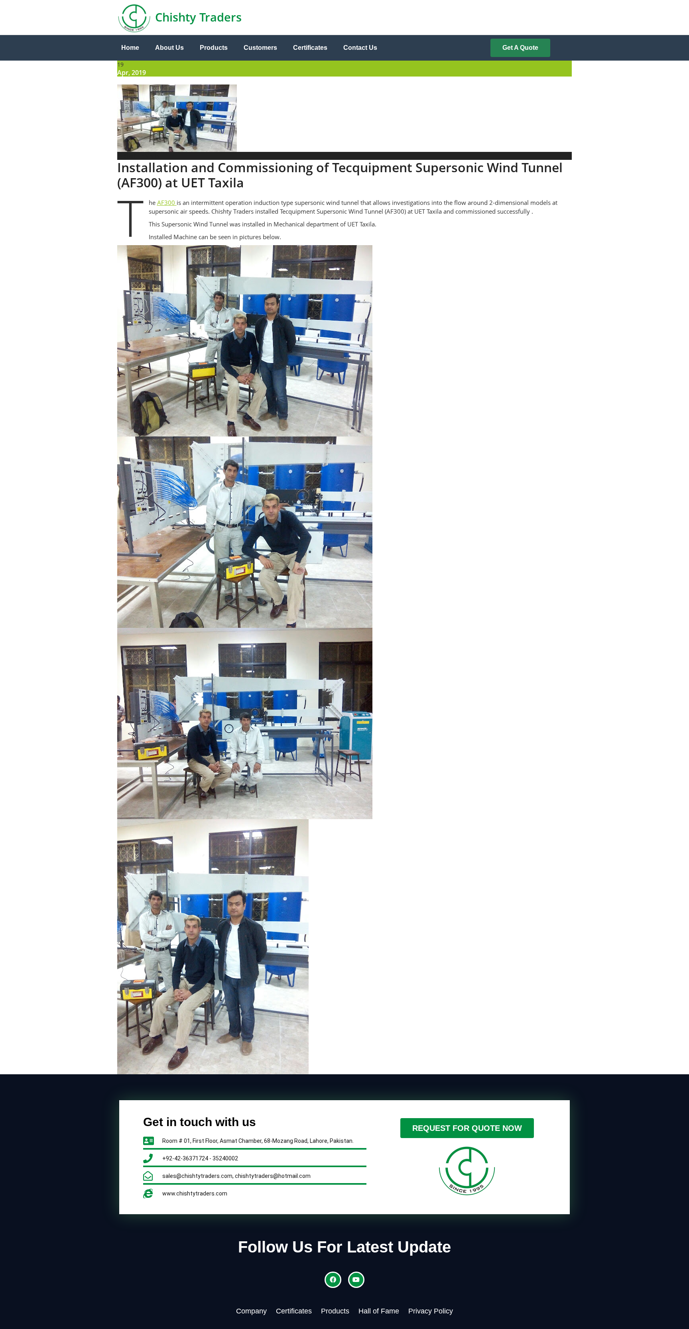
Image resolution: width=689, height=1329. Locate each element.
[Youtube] (356, 1280)
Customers (260, 47)
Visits (152, 155)
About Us (169, 47)
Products (214, 47)
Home (130, 47)
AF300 (167, 202)
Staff (129, 155)
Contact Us (360, 47)
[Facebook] (333, 1280)
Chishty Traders (198, 17)
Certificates (310, 47)
